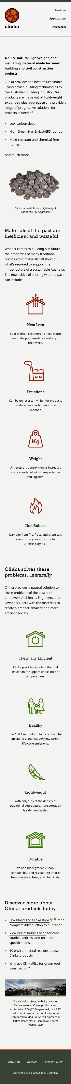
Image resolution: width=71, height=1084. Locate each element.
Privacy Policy (53, 1062)
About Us (14, 1062)
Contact (32, 1062)
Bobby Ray (52, 1072)
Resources (59, 27)
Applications (57, 19)
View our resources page (27, 933)
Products (60, 11)
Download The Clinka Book (29, 920)
